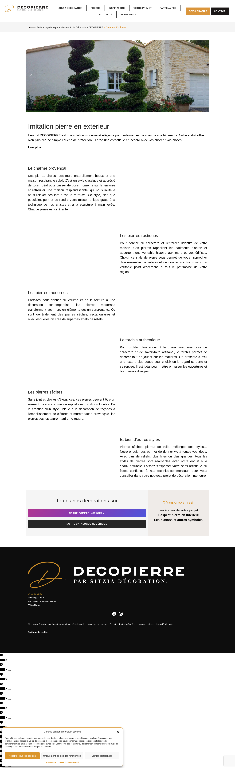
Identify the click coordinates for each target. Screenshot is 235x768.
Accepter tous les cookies (22, 755)
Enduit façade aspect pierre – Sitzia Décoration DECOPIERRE (70, 27)
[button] (117, 731)
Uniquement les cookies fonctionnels (62, 755)
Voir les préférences (102, 755)
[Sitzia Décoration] (27, 8)
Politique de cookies (55, 762)
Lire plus (34, 147)
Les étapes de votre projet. (178, 510)
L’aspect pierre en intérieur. (179, 515)
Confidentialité (72, 762)
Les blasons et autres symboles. (179, 520)
